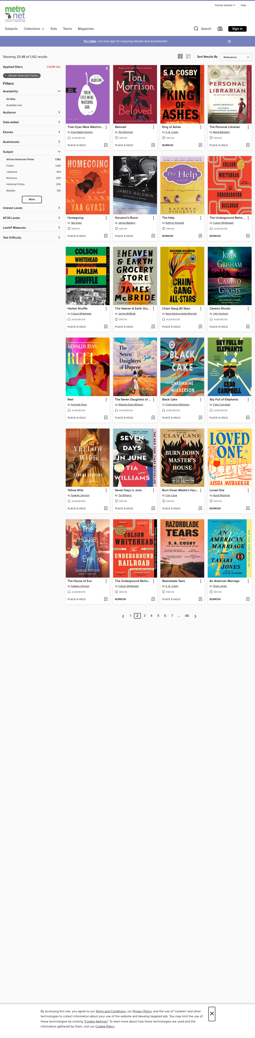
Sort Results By (207, 57)
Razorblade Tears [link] (173, 581)
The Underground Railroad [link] (228, 218)
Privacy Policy (142, 1011)
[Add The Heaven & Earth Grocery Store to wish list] (153, 327)
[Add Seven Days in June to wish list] (153, 508)
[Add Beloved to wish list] (153, 145)
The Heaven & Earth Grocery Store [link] (133, 309)
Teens (67, 29)
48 (187, 616)
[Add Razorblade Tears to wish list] (200, 599)
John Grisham (220, 313)
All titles (10, 99)
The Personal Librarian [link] (225, 127)
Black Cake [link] (169, 399)
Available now (14, 105)
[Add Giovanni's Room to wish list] (153, 236)
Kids (54, 29)
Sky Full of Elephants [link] (224, 399)
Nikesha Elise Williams (130, 404)
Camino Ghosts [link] (220, 309)
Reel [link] (70, 399)
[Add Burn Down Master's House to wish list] (200, 508)
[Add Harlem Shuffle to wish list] (105, 327)
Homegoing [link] (75, 218)
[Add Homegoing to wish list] (105, 236)
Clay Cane (171, 495)
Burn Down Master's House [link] (180, 490)
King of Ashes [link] (171, 127)
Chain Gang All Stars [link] (176, 309)
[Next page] (195, 615)
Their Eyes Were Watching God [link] (86, 127)
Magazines (86, 29)
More (32, 199)
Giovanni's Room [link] (126, 218)
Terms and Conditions (111, 1011)
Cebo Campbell (221, 404)
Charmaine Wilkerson (177, 404)
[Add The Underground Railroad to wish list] (247, 236)
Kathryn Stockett (175, 223)
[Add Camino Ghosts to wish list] (247, 327)
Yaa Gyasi (76, 223)
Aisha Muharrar (221, 495)
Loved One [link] (217, 490)
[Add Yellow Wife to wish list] (105, 508)
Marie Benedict (221, 132)
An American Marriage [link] (224, 581)
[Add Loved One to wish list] (247, 508)
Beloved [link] (120, 127)
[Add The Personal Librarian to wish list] (247, 145)
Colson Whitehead (223, 223)
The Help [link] (168, 218)
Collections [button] (33, 29)
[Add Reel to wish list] (105, 418)
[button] (225, 5)
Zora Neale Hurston (82, 132)
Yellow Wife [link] (75, 490)
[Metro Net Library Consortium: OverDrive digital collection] (15, 14)
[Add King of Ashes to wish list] (200, 145)
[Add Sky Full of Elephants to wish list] (247, 418)
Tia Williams (125, 495)
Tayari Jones (220, 586)
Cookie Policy (104, 1026)
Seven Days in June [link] (128, 490)
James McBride (126, 313)
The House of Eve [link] (80, 581)
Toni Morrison (125, 132)
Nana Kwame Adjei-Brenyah (181, 313)
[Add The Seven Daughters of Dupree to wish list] (153, 418)
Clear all (54, 67)
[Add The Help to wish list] (200, 236)
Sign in (237, 29)
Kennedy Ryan (79, 404)
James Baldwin (126, 223)
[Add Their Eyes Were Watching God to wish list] (105, 145)
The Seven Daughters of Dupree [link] (133, 399)
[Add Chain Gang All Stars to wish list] (200, 327)
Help (243, 5)
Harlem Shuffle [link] (77, 309)
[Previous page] (123, 615)
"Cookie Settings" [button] (96, 1021)
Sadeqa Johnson (80, 495)
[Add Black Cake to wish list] (200, 418)
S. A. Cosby (172, 132)
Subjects (11, 29)
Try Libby (89, 41)
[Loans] (220, 29)
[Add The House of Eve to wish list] (105, 599)
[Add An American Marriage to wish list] (247, 599)
